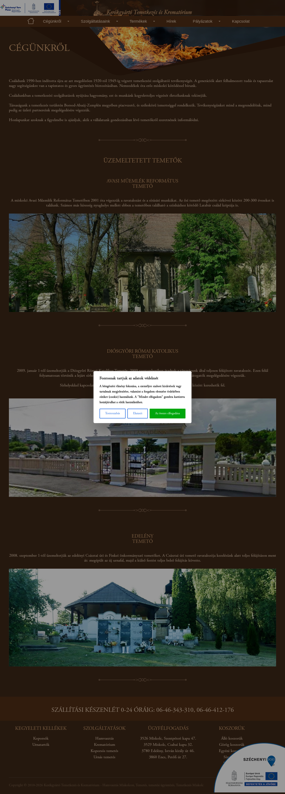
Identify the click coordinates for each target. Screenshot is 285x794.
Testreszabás (112, 413)
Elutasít (137, 413)
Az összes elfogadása (167, 413)
